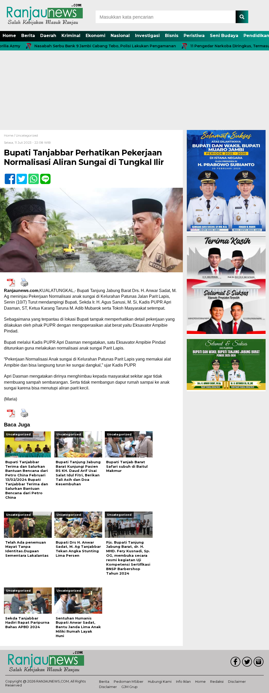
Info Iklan (183, 682)
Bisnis (171, 35)
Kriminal (70, 35)
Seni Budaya (224, 35)
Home (9, 35)
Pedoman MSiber (128, 682)
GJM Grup (129, 687)
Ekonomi (95, 35)
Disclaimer (237, 682)
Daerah (48, 35)
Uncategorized (27, 135)
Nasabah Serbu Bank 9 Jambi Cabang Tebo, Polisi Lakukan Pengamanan (87, 46)
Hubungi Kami (160, 682)
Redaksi (217, 682)
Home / (10, 135)
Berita (28, 35)
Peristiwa (194, 35)
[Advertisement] (134, 90)
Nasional (120, 35)
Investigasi (147, 35)
